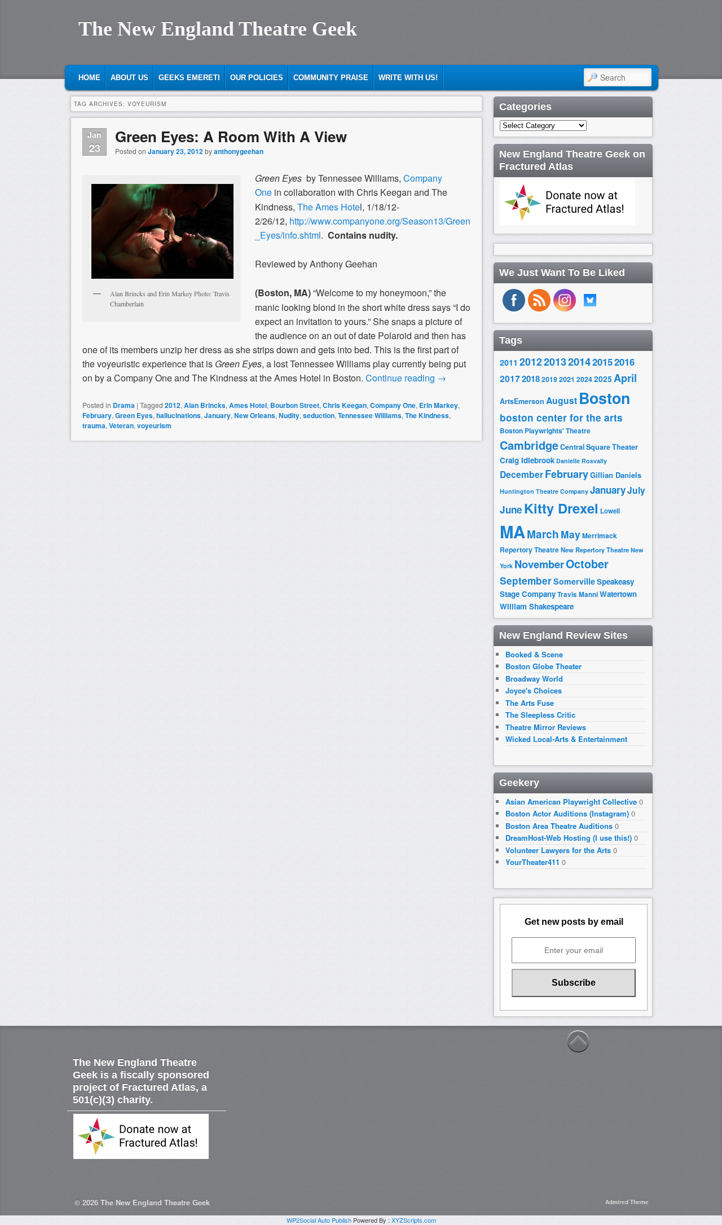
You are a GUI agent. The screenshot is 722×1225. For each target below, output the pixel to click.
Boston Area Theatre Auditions (559, 825)
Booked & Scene (534, 654)
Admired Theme (627, 1202)
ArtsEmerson (522, 401)
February (97, 415)
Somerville (574, 581)
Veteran (121, 425)
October (587, 564)
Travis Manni (577, 594)
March (543, 534)
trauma (93, 425)
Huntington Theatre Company (544, 491)
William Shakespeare (537, 606)
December (521, 474)
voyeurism (154, 425)
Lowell (610, 511)
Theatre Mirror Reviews (545, 727)
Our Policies (256, 77)
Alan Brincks (205, 405)
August (561, 400)
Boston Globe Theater (543, 666)
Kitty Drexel (561, 507)
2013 (555, 361)
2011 (509, 362)
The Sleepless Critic (540, 714)
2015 (602, 361)
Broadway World (534, 678)
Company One (393, 405)
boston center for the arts (561, 417)
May (570, 534)
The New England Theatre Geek (217, 28)
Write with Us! (408, 77)
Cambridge (529, 445)
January (217, 415)
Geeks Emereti (189, 77)
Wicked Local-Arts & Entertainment (566, 739)
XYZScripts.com (413, 1219)
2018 (531, 378)
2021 (567, 379)
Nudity (289, 415)
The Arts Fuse (529, 702)
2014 (579, 361)
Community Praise (330, 77)
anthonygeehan (238, 151)
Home (89, 77)
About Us (129, 77)
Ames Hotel (248, 405)
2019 (549, 379)
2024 (584, 379)
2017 (510, 378)
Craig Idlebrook (527, 460)
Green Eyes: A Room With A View (231, 136)
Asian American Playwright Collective (571, 801)
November (539, 564)
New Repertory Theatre (595, 549)
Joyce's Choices (533, 690)
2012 (172, 405)
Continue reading (406, 377)
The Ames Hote (328, 206)
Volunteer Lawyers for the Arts (558, 850)
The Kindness (427, 415)
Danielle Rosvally (581, 460)
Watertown (618, 594)
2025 (603, 379)
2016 (624, 361)
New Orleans (254, 415)
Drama (124, 405)
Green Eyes (134, 415)
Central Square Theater (599, 447)
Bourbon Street (294, 405)
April (625, 378)
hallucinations (178, 415)
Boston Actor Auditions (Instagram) (567, 813)
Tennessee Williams (370, 415)
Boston (604, 398)
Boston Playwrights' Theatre (545, 431)
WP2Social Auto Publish (319, 1219)
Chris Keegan (345, 405)
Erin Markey (438, 405)
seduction (318, 415)
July (636, 490)
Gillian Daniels (615, 474)
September (526, 580)
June (511, 509)
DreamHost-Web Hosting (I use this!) (568, 837)
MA (512, 531)
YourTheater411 (532, 862)
